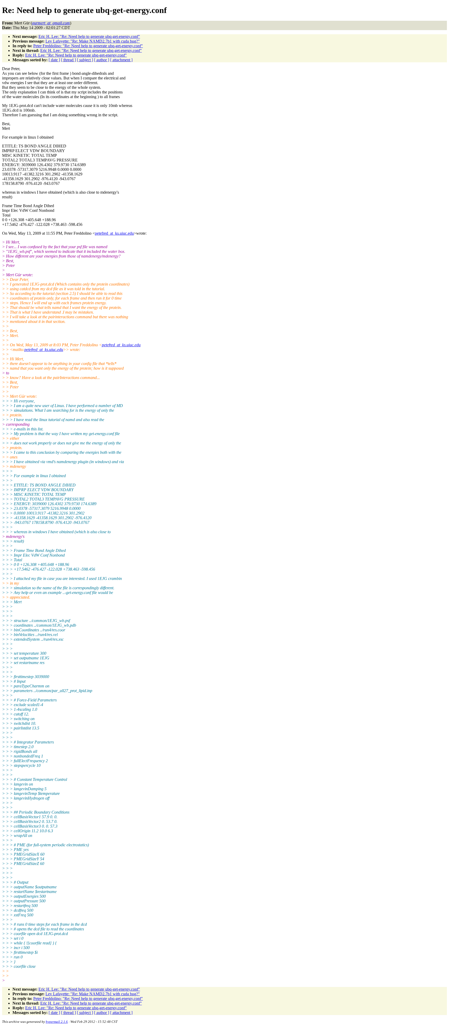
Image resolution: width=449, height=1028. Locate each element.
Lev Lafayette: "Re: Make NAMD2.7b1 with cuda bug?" (92, 41)
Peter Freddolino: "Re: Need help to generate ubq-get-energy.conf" (88, 46)
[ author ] (101, 60)
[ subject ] (85, 60)
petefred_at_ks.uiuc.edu (114, 233)
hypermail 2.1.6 (57, 1022)
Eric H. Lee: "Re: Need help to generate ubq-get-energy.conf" (89, 36)
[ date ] (54, 60)
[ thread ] (68, 60)
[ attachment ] (121, 60)
